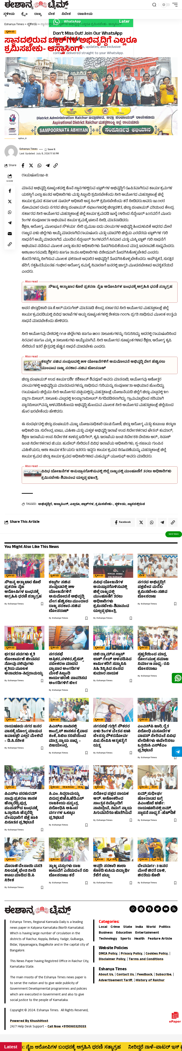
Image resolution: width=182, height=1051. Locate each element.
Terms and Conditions (146, 959)
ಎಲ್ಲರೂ (74, 504)
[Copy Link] (55, 165)
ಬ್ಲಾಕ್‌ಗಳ (87, 504)
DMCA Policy (108, 954)
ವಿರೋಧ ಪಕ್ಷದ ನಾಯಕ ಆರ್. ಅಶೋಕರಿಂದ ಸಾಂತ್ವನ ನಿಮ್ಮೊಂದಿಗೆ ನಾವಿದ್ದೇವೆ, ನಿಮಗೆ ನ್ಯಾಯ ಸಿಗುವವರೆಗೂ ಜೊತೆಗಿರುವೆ (112, 803)
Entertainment (147, 933)
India (139, 927)
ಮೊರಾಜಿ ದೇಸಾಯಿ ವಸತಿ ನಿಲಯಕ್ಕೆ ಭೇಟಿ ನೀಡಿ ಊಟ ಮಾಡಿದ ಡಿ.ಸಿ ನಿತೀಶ (23, 873)
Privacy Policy (131, 954)
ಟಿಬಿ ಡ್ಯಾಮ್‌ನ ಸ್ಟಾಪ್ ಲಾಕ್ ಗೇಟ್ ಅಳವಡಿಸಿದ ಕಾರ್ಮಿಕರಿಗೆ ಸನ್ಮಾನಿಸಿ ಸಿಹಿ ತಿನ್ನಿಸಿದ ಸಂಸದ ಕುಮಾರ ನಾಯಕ (112, 664)
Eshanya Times (29, 149)
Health (139, 939)
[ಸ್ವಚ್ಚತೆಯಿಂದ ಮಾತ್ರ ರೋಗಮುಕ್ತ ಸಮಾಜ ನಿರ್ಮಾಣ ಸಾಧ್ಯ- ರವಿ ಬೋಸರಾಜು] (158, 638)
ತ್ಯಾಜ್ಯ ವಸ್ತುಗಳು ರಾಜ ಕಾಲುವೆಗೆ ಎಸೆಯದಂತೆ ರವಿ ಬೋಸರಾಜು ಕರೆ (68, 871)
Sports (125, 939)
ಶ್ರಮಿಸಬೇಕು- (104, 504)
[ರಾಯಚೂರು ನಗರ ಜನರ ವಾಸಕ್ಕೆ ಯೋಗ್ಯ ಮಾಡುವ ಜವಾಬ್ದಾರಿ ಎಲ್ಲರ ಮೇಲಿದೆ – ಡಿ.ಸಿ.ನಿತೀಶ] (24, 710)
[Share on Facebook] (23, 165)
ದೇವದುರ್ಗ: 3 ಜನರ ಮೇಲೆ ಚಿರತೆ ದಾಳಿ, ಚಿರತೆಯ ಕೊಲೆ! (153, 871)
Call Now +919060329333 (67, 1027)
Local (103, 927)
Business (106, 933)
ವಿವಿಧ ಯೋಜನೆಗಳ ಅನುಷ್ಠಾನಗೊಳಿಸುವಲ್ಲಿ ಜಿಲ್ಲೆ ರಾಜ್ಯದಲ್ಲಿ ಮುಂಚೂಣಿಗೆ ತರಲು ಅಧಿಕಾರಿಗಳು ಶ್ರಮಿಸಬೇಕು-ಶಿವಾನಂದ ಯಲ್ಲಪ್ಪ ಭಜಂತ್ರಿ (111, 597)
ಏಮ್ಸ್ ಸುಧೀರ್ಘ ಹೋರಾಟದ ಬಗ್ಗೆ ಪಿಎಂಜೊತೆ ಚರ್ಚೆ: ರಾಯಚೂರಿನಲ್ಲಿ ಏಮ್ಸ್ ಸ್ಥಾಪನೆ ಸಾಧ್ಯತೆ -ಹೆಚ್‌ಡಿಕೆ (157, 803)
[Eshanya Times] (36, 4)
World (151, 927)
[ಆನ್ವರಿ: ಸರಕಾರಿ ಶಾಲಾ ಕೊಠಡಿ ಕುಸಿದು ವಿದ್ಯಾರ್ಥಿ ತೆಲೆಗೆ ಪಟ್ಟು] (113, 850)
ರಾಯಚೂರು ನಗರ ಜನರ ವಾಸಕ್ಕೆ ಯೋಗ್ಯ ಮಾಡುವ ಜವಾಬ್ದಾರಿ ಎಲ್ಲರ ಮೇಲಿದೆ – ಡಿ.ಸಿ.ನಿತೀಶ (23, 734)
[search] (154, 4)
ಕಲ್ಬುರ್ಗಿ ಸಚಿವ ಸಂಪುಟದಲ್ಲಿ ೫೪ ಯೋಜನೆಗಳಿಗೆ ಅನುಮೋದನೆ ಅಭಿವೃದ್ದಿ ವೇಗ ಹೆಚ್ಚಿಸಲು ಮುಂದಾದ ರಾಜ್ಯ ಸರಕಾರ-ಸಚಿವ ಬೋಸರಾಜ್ (68, 597)
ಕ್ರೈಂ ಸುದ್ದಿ (112, 860)
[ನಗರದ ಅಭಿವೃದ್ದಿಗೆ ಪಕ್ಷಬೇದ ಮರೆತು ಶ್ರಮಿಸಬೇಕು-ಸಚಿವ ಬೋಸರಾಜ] (158, 566)
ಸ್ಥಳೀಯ (10, 32)
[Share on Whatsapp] (39, 165)
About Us (106, 975)
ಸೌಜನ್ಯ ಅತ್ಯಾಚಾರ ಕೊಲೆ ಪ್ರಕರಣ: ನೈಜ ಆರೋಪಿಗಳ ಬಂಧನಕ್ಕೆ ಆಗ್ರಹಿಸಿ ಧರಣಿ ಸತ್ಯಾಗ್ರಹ (110, 287)
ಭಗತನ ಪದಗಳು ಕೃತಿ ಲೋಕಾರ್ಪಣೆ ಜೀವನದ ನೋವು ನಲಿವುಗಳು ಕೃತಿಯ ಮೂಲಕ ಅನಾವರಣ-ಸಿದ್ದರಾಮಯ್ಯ (23, 664)
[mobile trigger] (174, 4)
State (127, 927)
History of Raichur (150, 980)
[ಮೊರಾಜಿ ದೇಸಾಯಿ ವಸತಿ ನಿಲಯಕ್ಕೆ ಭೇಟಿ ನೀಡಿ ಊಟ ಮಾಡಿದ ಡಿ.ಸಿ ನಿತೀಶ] (24, 850)
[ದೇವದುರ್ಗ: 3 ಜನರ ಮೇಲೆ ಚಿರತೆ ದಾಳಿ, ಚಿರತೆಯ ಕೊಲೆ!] (158, 850)
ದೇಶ (141, 576)
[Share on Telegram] (47, 165)
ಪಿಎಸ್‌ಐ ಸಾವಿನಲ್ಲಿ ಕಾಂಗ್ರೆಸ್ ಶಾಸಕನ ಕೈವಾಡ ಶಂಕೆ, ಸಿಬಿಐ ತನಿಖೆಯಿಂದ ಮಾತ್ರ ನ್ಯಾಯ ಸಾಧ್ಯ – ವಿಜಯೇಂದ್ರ (68, 736)
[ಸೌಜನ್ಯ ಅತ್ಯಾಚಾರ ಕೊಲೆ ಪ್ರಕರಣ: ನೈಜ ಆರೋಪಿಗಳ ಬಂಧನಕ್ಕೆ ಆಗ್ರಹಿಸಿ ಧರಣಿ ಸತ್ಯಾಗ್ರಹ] (24, 566)
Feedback (144, 975)
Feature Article (160, 939)
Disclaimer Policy (112, 959)
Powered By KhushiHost (29, 1021)
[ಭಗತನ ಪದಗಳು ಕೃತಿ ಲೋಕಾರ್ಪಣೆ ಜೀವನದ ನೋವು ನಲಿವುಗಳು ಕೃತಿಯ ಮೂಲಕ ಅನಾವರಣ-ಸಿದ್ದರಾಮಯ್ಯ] (24, 638)
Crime (115, 927)
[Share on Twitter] (31, 165)
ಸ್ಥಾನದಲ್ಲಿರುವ (136, 504)
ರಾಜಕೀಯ (68, 787)
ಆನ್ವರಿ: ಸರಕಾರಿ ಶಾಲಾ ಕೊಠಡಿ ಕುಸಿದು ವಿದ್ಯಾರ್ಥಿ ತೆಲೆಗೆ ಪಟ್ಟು (111, 871)
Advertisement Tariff (115, 980)
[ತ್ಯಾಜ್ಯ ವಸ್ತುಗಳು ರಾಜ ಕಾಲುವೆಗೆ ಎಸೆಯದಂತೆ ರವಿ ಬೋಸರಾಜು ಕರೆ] (69, 850)
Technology (108, 939)
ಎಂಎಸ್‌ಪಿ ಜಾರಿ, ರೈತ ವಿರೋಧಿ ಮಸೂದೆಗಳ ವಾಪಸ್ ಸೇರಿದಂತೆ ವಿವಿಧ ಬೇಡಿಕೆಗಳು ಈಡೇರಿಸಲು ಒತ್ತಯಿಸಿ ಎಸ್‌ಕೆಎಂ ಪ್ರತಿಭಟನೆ (157, 739)
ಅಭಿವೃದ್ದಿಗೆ (45, 504)
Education (124, 933)
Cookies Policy (157, 954)
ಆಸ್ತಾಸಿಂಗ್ (61, 504)
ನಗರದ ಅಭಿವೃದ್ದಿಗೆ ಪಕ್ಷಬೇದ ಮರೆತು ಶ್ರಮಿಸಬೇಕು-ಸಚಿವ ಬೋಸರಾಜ (152, 590)
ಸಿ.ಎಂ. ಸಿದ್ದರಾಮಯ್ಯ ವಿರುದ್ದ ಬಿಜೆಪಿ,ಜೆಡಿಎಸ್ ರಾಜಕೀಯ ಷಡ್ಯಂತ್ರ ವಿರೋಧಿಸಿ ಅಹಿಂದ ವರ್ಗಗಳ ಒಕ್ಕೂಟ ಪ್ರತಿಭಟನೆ (66, 806)
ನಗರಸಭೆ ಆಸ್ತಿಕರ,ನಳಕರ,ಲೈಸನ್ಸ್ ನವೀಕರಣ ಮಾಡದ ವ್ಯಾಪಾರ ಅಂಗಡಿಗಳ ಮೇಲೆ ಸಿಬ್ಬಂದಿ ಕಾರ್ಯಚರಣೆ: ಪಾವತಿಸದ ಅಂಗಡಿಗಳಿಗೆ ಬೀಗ (68, 669)
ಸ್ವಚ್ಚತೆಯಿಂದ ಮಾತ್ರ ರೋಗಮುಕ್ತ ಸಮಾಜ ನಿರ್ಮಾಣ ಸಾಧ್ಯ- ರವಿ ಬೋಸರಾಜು (153, 662)
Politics (164, 927)
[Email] (9, 233)
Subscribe (163, 975)
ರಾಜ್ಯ (80, 787)
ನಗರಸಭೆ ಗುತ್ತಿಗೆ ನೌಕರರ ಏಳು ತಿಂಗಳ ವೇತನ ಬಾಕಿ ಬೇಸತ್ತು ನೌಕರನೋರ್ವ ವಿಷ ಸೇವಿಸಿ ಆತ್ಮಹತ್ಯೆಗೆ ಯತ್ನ (112, 736)
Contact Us (125, 975)
